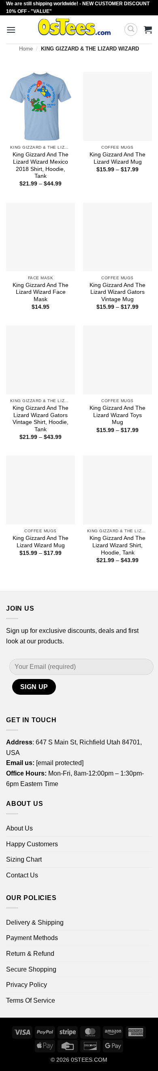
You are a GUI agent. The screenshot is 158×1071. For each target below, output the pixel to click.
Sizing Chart (24, 859)
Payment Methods (32, 937)
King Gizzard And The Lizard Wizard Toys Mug (117, 415)
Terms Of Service (30, 1000)
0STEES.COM (89, 1059)
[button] (11, 30)
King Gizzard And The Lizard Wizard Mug (117, 158)
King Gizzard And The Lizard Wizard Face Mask (40, 292)
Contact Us (22, 875)
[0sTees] (74, 29)
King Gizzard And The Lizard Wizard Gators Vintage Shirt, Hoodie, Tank (40, 418)
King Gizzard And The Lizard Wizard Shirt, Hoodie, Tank (117, 545)
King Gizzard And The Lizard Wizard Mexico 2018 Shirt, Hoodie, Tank (40, 165)
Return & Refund (30, 953)
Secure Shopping (31, 969)
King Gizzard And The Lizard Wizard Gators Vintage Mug (117, 292)
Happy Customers (32, 844)
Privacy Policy (26, 984)
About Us (19, 828)
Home (26, 49)
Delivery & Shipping (35, 922)
